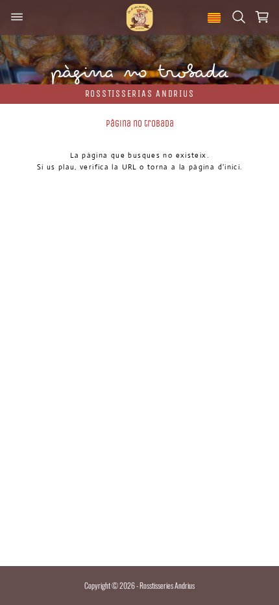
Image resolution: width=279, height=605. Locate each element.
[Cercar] (238, 17)
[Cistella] (262, 17)
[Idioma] (214, 17)
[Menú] (16, 17)
